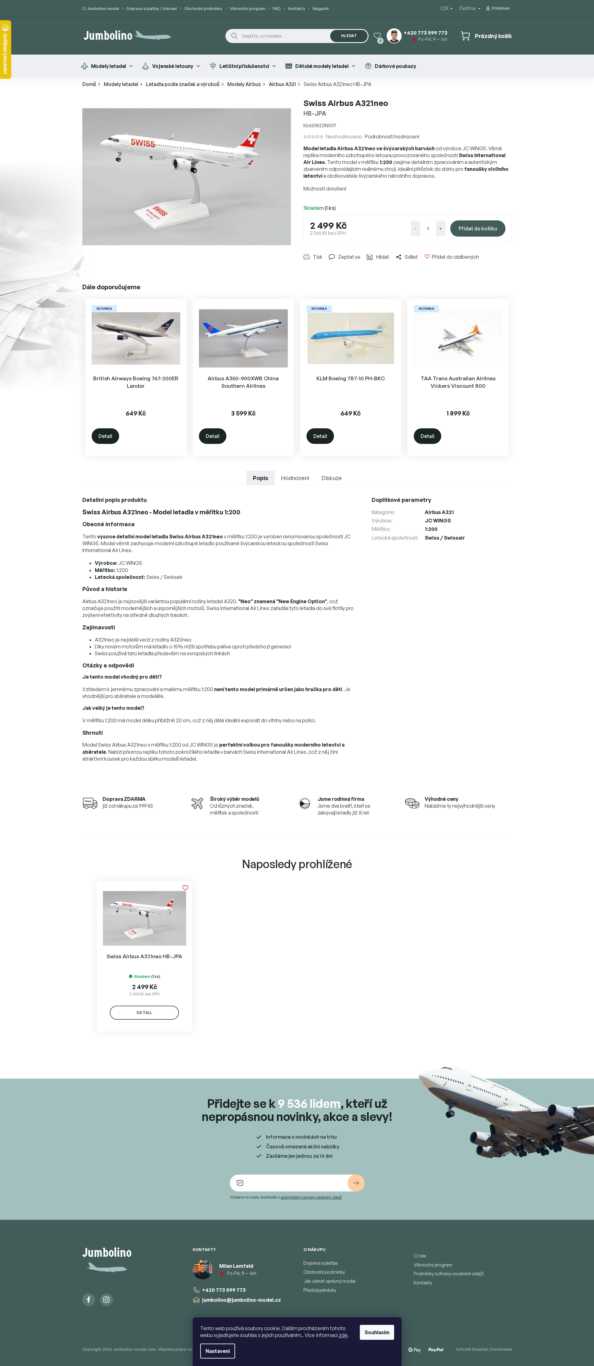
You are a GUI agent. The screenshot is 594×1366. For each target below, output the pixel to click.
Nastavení (217, 1351)
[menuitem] (107, 66)
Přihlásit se (356, 1183)
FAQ (277, 8)
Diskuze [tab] (331, 477)
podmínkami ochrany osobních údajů (311, 1197)
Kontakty (296, 8)
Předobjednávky (319, 1290)
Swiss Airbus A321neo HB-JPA (144, 956)
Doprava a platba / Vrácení (152, 8)
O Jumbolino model (100, 8)
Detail (105, 436)
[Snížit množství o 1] (415, 228)
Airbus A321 (439, 512)
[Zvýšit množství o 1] (440, 228)
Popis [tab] (260, 477)
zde (343, 1335)
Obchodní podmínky (203, 8)
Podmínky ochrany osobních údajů (449, 1274)
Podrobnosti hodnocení (392, 136)
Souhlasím (377, 1332)
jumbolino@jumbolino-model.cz (241, 1300)
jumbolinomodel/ (106, 1299)
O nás (420, 1256)
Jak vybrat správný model (329, 1281)
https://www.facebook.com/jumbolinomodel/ (88, 1299)
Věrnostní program (247, 8)
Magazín (321, 8)
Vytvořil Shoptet (472, 1349)
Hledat (349, 35)
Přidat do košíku (478, 228)
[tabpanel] (145, 956)
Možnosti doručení (324, 188)
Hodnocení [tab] (295, 477)
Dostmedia (501, 1349)
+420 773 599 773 (224, 1290)
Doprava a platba (320, 1263)
